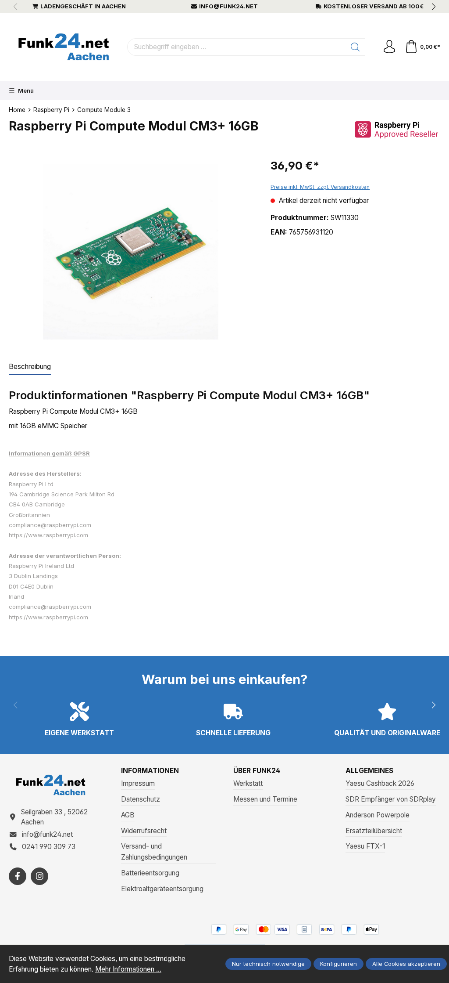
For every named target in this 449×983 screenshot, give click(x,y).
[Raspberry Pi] (396, 129)
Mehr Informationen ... (128, 969)
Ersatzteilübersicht (374, 831)
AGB (128, 815)
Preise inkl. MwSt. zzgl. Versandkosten (320, 187)
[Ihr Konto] (389, 47)
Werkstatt (248, 783)
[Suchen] (355, 47)
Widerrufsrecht (144, 831)
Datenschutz (140, 799)
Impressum (138, 783)
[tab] (30, 367)
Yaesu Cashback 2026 (380, 783)
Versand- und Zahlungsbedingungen (154, 851)
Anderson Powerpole (378, 815)
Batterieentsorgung (150, 873)
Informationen (150, 770)
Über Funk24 (256, 770)
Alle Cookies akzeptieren (406, 963)
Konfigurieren (338, 963)
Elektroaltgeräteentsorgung (162, 889)
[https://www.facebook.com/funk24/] (17, 876)
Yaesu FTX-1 (365, 846)
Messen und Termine (265, 799)
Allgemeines (369, 770)
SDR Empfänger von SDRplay (391, 799)
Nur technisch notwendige (268, 963)
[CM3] (130, 252)
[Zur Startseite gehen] (63, 47)
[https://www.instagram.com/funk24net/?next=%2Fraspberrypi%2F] (39, 876)
